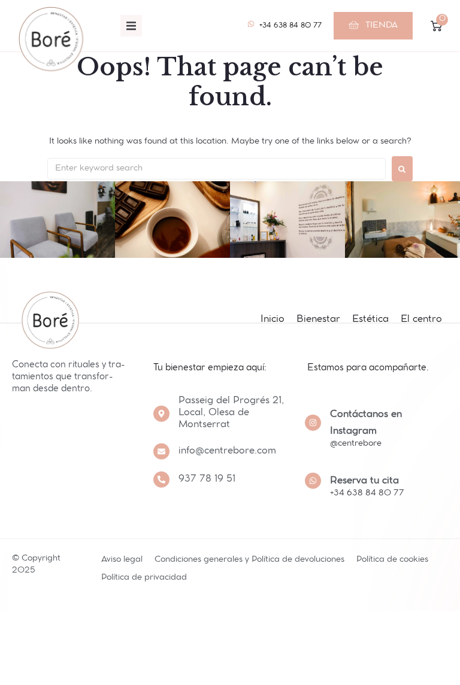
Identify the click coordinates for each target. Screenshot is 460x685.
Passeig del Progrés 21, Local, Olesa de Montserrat (231, 413)
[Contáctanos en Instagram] (313, 423)
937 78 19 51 (206, 479)
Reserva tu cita (364, 481)
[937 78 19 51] (161, 479)
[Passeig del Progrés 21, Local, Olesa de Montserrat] (161, 414)
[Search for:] (216, 168)
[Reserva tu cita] (313, 481)
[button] (131, 25)
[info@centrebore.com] (161, 451)
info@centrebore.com (227, 451)
